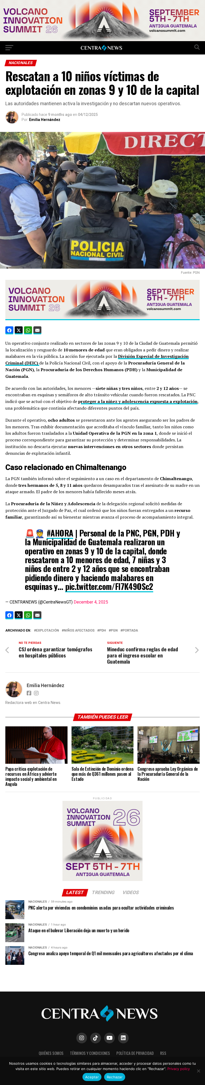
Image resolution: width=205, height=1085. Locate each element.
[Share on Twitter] (19, 330)
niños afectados (79, 630)
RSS (163, 1053)
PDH (102, 630)
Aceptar (92, 1077)
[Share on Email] (37, 330)
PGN (114, 630)
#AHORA (60, 533)
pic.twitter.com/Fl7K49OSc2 (109, 586)
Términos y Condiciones (90, 1053)
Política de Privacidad (135, 1053)
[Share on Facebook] (9, 330)
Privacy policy (178, 1069)
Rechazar (115, 1077)
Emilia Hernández (44, 119)
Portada (130, 630)
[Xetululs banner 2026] (102, 39)
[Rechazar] (198, 1071)
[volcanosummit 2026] (102, 880)
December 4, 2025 (91, 602)
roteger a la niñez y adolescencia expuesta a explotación (139, 401)
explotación (47, 630)
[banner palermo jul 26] (102, 317)
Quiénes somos (51, 1053)
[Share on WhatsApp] (28, 330)
